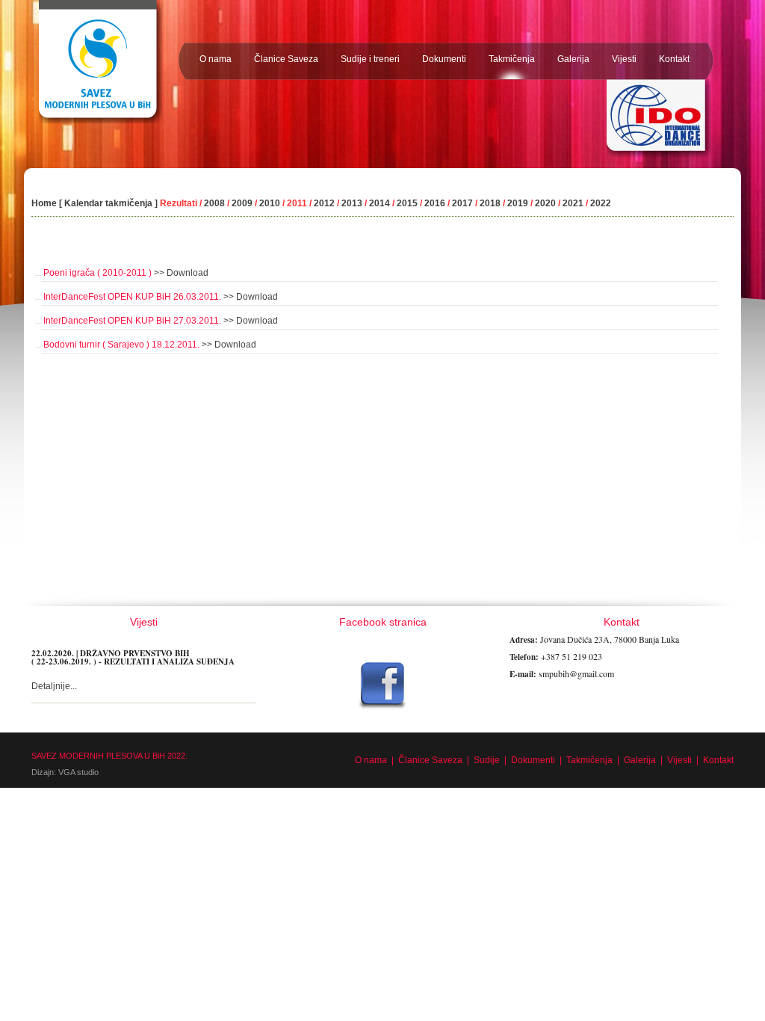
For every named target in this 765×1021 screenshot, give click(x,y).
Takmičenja (589, 760)
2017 (462, 203)
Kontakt (718, 760)
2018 (491, 203)
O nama (371, 760)
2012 (324, 203)
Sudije (487, 760)
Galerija (640, 760)
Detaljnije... (54, 686)
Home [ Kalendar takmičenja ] (94, 203)
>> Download (181, 273)
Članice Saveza (430, 760)
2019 (518, 203)
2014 (379, 203)
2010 (268, 203)
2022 (600, 203)
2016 (435, 203)
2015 (407, 203)
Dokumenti (533, 760)
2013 (351, 203)
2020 (545, 203)
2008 (214, 203)
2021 (573, 203)
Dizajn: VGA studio (65, 772)
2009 (242, 203)
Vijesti (679, 760)
